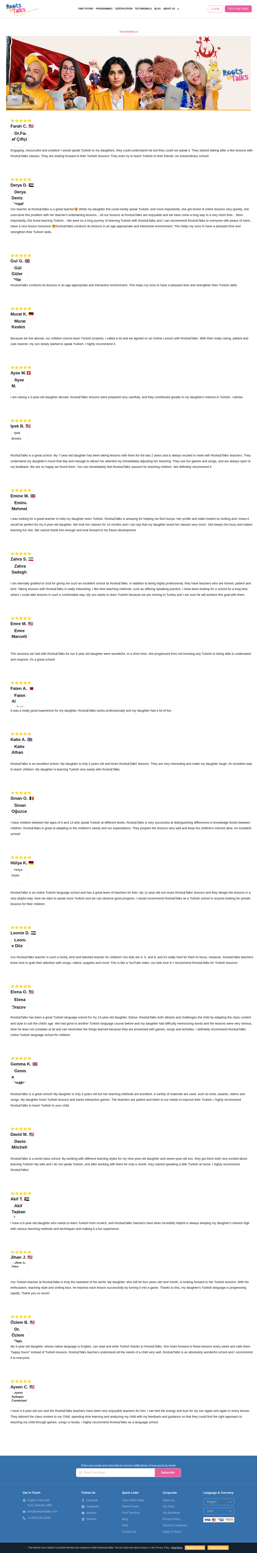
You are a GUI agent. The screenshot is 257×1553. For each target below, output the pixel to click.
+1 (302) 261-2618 (38, 1517)
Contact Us (129, 1531)
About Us (169, 9)
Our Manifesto (174, 26)
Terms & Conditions (175, 1525)
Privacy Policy (171, 1519)
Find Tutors (85, 9)
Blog (157, 9)
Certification (123, 9)
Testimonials (143, 9)
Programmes (104, 9)
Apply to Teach (172, 1531)
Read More (176, 1547)
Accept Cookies (195, 1547)
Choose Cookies (218, 1547)
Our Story (171, 21)
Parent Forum (130, 1506)
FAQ (125, 1525)
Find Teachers (131, 1512)
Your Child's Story (133, 1500)
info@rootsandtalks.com (42, 1511)
